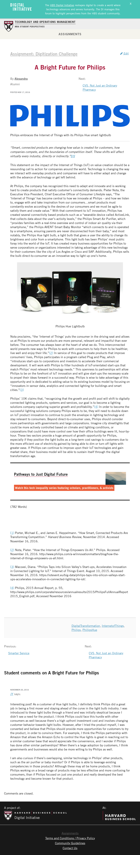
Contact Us (70, 848)
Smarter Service (18, 653)
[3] (22, 390)
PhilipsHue (89, 630)
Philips (76, 630)
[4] (96, 407)
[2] (51, 353)
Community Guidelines (70, 843)
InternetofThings (113, 626)
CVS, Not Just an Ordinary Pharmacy (100, 87)
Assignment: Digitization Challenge (44, 54)
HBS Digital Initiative (62, 5)
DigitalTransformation (86, 626)
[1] (12, 533)
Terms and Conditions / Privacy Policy (70, 838)
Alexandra (21, 78)
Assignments (70, 34)
